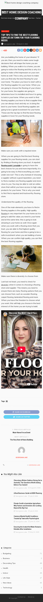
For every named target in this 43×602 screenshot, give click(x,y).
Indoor (22, 573)
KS (7, 401)
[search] (39, 12)
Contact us (21, 597)
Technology (22, 588)
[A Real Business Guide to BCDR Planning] (6, 495)
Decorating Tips (22, 563)
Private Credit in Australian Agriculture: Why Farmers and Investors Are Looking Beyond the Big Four (27, 505)
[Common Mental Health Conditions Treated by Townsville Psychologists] (6, 519)
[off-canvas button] (3, 12)
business (22, 558)
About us (31, 597)
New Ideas (5, 31)
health (22, 568)
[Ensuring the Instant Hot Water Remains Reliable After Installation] (6, 529)
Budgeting (22, 553)
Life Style (22, 578)
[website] (3, 465)
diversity (4, 285)
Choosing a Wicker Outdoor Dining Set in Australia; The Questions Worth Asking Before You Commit (28, 482)
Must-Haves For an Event (21, 432)
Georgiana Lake (9, 44)
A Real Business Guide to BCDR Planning (28, 493)
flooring (4, 213)
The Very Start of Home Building (21, 440)
